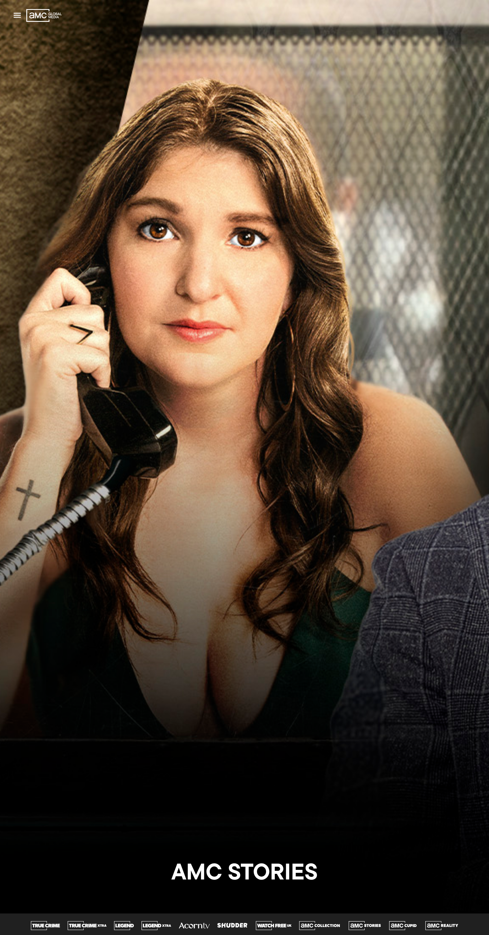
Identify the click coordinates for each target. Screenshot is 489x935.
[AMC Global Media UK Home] (44, 15)
